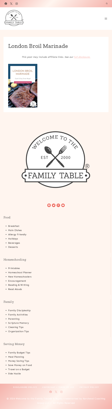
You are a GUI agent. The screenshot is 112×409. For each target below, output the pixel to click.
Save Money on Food (20, 365)
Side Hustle (14, 373)
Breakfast (13, 226)
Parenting (13, 318)
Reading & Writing (18, 285)
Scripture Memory (18, 323)
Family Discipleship (19, 310)
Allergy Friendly (17, 234)
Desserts (13, 247)
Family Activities (18, 314)
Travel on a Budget (19, 369)
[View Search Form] (106, 3)
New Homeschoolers (20, 276)
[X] (11, 3)
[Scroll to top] (105, 397)
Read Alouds (15, 289)
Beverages (14, 243)
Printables (14, 268)
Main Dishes (15, 230)
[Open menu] (105, 18)
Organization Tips (18, 331)
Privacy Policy (89, 387)
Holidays (13, 238)
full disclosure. (82, 57)
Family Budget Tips (19, 352)
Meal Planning (16, 356)
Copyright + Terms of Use (58, 387)
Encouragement (17, 281)
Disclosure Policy (25, 387)
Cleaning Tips (15, 327)
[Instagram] (16, 3)
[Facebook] (6, 3)
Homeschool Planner (20, 272)
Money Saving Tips (18, 361)
